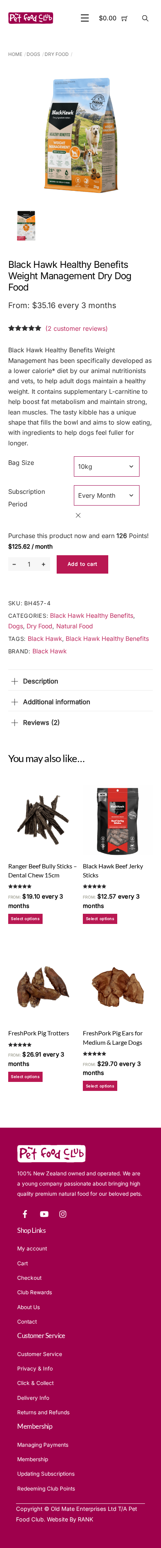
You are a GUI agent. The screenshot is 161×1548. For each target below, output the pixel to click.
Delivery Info (33, 1398)
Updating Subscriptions (46, 1474)
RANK (85, 1519)
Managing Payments (42, 1445)
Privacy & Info (35, 1368)
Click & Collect (35, 1383)
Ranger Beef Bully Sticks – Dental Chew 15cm (42, 870)
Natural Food (74, 626)
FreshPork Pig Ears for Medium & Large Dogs (113, 1037)
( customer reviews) (76, 328)
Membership (32, 1459)
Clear (78, 515)
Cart (22, 1263)
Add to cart (82, 564)
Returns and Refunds (43, 1412)
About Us (28, 1307)
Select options (25, 919)
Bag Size (21, 462)
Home (15, 54)
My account (32, 1248)
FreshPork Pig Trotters (38, 1033)
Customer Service (39, 1354)
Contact (27, 1321)
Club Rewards (34, 1292)
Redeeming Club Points (46, 1488)
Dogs (33, 54)
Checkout (29, 1278)
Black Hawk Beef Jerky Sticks (113, 870)
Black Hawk (45, 638)
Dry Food (57, 54)
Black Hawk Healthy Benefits (91, 615)
